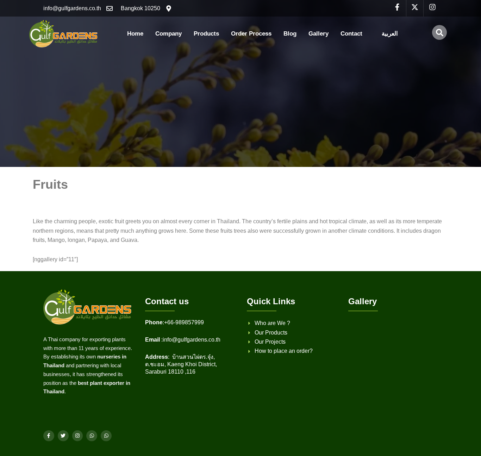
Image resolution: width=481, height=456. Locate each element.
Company (168, 33)
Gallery (318, 33)
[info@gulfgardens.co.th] (109, 8)
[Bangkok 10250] (168, 8)
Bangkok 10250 (140, 8)
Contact (351, 33)
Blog (289, 33)
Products (206, 33)
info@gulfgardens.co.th (72, 8)
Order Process (251, 33)
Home (135, 33)
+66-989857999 (184, 322)
